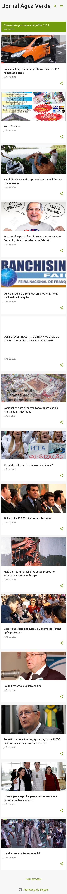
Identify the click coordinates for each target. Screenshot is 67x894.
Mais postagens (33, 879)
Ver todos (9, 29)
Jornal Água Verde (26, 5)
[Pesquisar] (55, 6)
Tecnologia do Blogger (35, 889)
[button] (61, 83)
